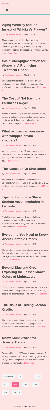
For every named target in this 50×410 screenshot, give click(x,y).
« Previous (8, 376)
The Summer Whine (13, 34)
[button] (7, 10)
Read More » (13, 53)
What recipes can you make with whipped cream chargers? (23, 135)
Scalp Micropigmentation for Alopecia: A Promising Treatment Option (23, 65)
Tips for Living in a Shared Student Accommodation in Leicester (23, 201)
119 (37, 376)
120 (5, 384)
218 (5, 392)
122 (25, 384)
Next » (17, 392)
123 (35, 384)
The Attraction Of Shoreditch (24, 169)
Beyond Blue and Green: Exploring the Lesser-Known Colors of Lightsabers (24, 272)
